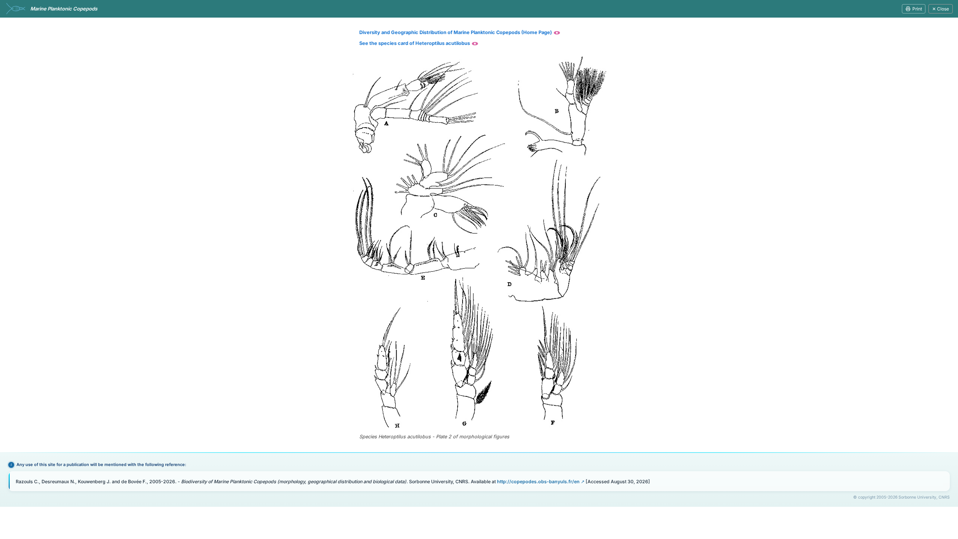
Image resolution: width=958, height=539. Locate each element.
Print (917, 9)
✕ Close (940, 9)
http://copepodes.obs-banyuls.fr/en (538, 481)
